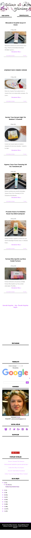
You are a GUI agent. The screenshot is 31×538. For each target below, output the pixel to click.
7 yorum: (24, 201)
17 (5, 501)
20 (5, 494)
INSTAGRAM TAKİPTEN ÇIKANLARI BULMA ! (16, 464)
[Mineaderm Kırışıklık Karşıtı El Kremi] (16, 43)
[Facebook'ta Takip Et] (10, 429)
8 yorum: (24, 55)
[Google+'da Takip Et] (18, 429)
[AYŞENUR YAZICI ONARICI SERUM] (16, 89)
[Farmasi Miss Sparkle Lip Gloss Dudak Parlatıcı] (16, 279)
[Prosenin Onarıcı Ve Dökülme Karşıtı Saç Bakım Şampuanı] (16, 236)
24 (5, 482)
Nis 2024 (7, 484)
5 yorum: (24, 101)
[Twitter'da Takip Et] (14, 429)
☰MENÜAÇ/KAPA (24, 15)
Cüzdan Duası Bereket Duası (12, 486)
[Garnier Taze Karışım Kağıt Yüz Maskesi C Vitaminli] (16, 141)
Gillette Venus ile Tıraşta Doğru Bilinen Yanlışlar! (16, 473)
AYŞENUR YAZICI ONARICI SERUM (15, 70)
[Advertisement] (15, 324)
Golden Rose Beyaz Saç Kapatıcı (16, 467)
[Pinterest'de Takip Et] (27, 429)
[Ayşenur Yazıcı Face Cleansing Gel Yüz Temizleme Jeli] (16, 189)
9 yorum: (24, 154)
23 (5, 490)
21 (5, 492)
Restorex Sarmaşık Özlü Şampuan (16, 461)
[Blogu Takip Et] (6, 429)
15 (5, 506)
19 (5, 497)
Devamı (18, 417)
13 (5, 511)
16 (5, 504)
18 (5, 499)
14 (5, 508)
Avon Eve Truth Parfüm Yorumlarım (16, 470)
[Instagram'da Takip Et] (22, 429)
